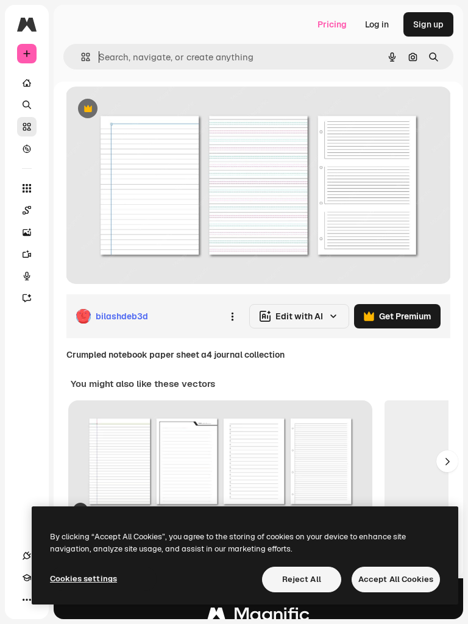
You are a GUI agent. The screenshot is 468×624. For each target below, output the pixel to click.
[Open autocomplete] (81, 57)
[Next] (447, 461)
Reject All (301, 579)
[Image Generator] (27, 232)
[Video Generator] (27, 254)
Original (144, 109)
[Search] (27, 105)
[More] (27, 599)
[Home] (27, 83)
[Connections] (27, 556)
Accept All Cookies (395, 579)
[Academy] (27, 577)
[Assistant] (27, 298)
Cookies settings (83, 578)
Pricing (332, 24)
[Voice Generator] (27, 276)
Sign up (428, 24)
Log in (377, 24)
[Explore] (27, 148)
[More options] (232, 316)
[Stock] (27, 126)
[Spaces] (27, 210)
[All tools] (27, 188)
